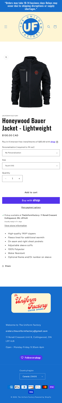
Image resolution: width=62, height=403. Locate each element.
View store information (15, 225)
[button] (6, 27)
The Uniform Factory (26, 397)
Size (4, 160)
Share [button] (8, 266)
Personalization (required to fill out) (18, 147)
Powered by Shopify (43, 397)
